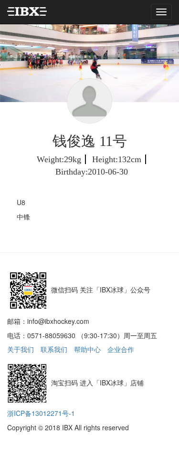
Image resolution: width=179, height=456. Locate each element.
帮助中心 (87, 349)
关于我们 (20, 349)
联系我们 (54, 349)
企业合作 (120, 349)
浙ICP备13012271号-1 (41, 413)
